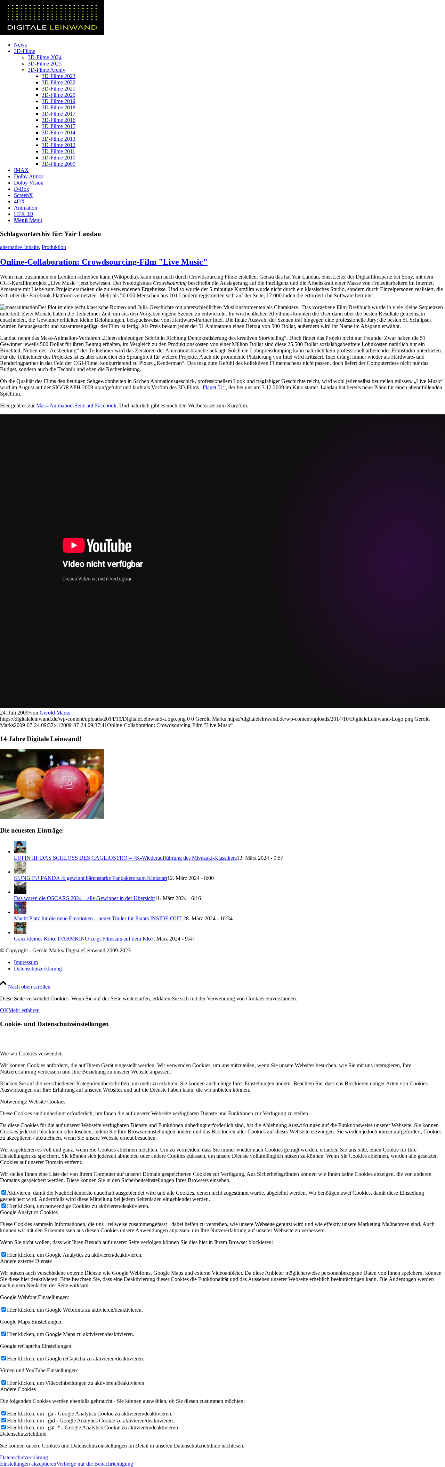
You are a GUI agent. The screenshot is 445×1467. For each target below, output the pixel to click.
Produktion (54, 247)
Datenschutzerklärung (24, 1457)
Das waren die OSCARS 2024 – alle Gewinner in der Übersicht (84, 898)
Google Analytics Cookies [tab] (29, 1212)
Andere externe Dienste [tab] (26, 1261)
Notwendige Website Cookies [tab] (32, 1102)
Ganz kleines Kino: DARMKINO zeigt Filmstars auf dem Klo (82, 939)
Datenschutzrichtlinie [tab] (23, 1434)
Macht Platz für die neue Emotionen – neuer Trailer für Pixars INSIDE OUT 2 (100, 918)
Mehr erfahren (24, 1010)
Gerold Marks (55, 713)
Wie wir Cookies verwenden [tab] (31, 1053)
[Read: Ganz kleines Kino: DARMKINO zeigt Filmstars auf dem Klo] (20, 932)
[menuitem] (229, 45)
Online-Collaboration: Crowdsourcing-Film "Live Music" (104, 261)
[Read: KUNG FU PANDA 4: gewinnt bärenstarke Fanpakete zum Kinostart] (20, 872)
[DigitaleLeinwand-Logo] (52, 33)
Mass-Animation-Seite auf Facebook (76, 405)
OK (4, 1010)
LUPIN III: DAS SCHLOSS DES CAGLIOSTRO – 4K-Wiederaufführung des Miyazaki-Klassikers (125, 858)
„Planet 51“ (213, 387)
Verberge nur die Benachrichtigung (94, 1464)
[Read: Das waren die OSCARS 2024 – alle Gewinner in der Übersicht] (20, 892)
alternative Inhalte (19, 247)
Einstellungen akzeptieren (28, 1464)
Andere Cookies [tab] (18, 1389)
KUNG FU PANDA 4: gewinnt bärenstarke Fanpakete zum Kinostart (90, 878)
